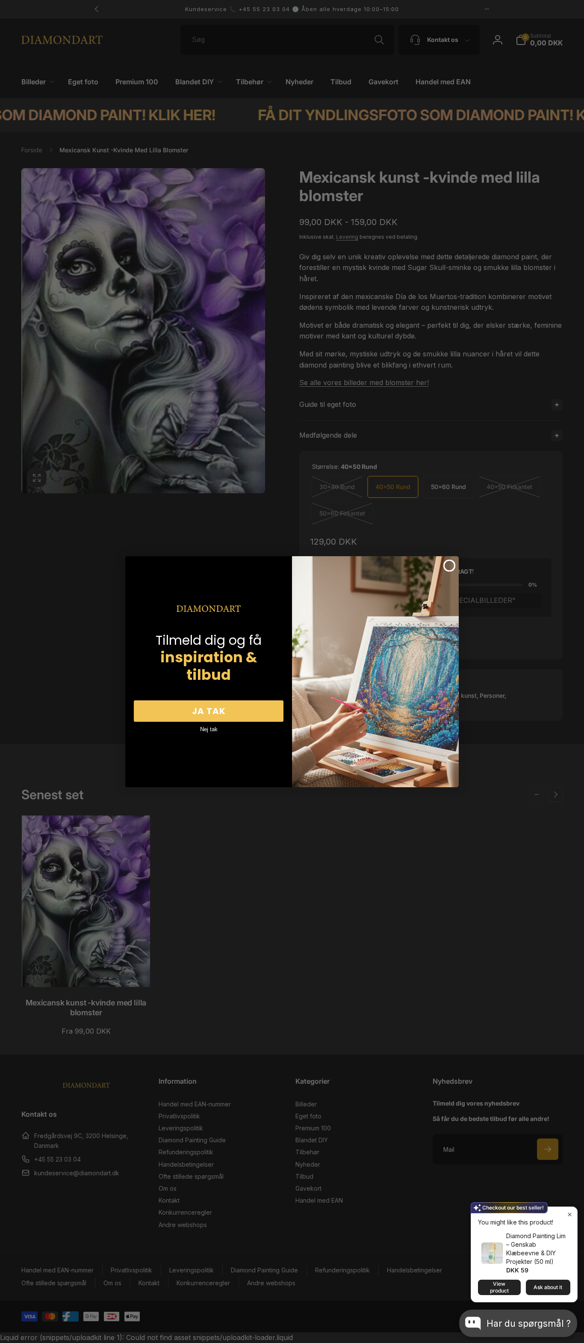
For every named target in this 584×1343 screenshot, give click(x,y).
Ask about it (548, 1287)
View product (499, 1287)
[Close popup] (570, 1214)
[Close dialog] (449, 565)
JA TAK (209, 711)
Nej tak (209, 729)
